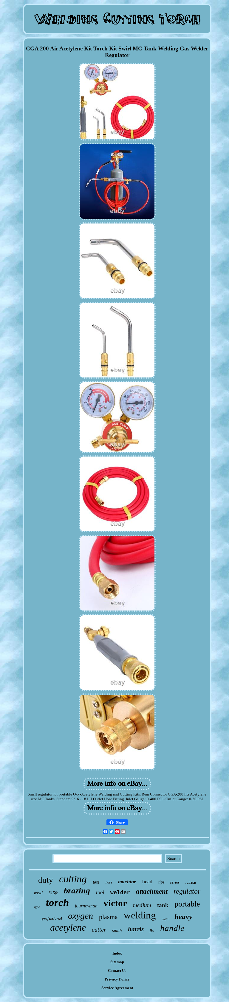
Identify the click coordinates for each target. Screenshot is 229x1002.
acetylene (68, 927)
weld (38, 892)
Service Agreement (117, 988)
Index (117, 953)
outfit (165, 919)
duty (45, 879)
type (37, 907)
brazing (77, 890)
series (175, 882)
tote (96, 882)
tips (161, 882)
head (147, 881)
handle (172, 928)
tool (100, 892)
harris (136, 929)
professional (52, 918)
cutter (99, 929)
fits (152, 931)
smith (117, 930)
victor (115, 903)
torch (57, 902)
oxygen (80, 916)
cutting (73, 878)
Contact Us (117, 970)
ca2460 (190, 883)
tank (162, 905)
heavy (183, 916)
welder (120, 892)
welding (140, 915)
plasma (108, 917)
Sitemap (117, 962)
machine (127, 881)
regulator (187, 891)
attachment (152, 891)
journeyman (86, 905)
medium (142, 905)
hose (109, 882)
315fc (53, 893)
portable (187, 904)
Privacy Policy (117, 979)
